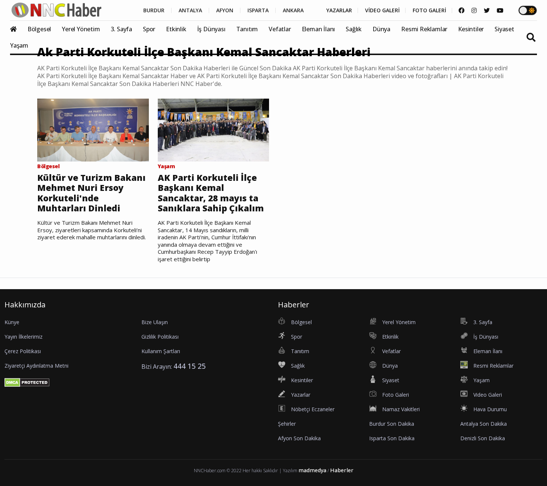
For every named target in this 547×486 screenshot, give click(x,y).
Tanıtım (247, 29)
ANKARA (293, 10)
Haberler (342, 470)
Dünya (381, 29)
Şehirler (287, 423)
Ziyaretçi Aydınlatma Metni (36, 365)
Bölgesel (39, 29)
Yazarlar (300, 394)
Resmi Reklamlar (424, 29)
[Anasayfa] (18, 29)
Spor (149, 29)
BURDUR (153, 10)
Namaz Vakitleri (401, 409)
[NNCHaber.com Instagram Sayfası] (474, 10)
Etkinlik (176, 29)
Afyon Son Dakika (299, 438)
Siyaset (504, 29)
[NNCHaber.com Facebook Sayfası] (461, 10)
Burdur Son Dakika (391, 423)
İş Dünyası (211, 29)
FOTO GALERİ (429, 10)
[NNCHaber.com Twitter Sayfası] (487, 10)
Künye (11, 322)
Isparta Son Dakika (392, 438)
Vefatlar (280, 29)
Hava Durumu (490, 409)
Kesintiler (471, 29)
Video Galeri (487, 394)
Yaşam (19, 45)
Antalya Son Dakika (483, 423)
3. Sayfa (121, 29)
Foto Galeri (395, 394)
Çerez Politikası (22, 351)
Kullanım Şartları (160, 351)
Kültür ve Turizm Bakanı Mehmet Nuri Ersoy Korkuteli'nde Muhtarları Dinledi (91, 193)
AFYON (224, 10)
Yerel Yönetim (81, 29)
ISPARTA (258, 10)
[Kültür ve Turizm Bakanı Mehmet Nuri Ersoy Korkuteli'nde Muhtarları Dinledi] (93, 129)
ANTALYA (190, 10)
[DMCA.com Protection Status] (26, 382)
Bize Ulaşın (154, 322)
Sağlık (354, 29)
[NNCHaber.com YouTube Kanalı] (500, 10)
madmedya (312, 470)
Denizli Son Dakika (482, 438)
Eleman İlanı (318, 29)
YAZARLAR (339, 10)
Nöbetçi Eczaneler (313, 409)
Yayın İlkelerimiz (23, 336)
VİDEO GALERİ (382, 10)
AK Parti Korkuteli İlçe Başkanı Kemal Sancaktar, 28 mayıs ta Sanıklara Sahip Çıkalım (211, 193)
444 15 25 (189, 366)
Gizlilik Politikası (160, 336)
